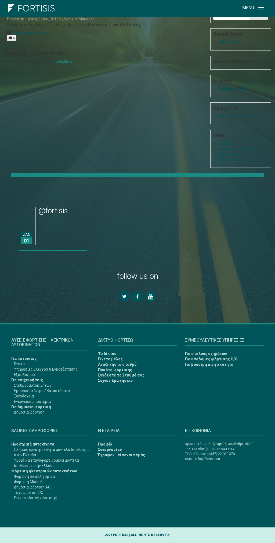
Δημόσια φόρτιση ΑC (32, 487)
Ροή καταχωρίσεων (236, 149)
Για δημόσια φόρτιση (31, 407)
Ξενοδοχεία (24, 396)
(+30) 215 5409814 (220, 449)
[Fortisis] (31, 6)
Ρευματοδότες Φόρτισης (35, 498)
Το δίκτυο (107, 354)
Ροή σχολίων (230, 154)
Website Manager (79, 19)
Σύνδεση (226, 143)
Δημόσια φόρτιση (29, 412)
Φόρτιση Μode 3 (28, 482)
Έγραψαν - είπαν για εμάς (121, 455)
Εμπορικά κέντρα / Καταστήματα (42, 391)
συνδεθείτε (63, 62)
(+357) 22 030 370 (221, 454)
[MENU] (261, 8)
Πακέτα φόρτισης (115, 370)
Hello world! (228, 42)
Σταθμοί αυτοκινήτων (33, 385)
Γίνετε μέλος (110, 359)
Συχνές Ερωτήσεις (115, 380)
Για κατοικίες (24, 358)
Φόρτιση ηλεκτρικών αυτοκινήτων (44, 471)
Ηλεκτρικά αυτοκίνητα (32, 444)
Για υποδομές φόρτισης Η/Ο (211, 359)
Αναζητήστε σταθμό (117, 364)
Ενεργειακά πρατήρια (32, 401)
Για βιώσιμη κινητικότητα (209, 364)
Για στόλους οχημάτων (206, 354)
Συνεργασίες (110, 449)
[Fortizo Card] (11, 519)
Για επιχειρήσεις (27, 380)
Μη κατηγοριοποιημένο (32, 32)
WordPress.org (231, 159)
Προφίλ (105, 444)
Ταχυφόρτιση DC (28, 492)
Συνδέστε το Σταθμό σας (121, 375)
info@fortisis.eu (207, 459)
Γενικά (19, 364)
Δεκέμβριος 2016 (233, 88)
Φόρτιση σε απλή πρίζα (34, 476)
